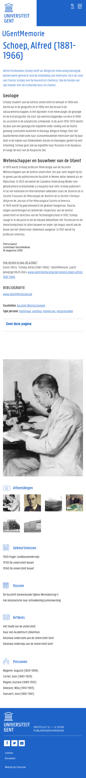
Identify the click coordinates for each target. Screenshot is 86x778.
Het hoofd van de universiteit (19, 626)
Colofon (9, 753)
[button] (80, 5)
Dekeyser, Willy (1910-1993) (18, 688)
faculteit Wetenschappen (31, 305)
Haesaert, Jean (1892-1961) (18, 693)
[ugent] (18, 13)
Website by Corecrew (15, 767)
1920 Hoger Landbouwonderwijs (21, 556)
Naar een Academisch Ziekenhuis (21, 632)
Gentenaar (25, 311)
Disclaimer (10, 758)
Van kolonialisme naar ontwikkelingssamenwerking (32, 600)
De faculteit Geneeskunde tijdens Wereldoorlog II (30, 594)
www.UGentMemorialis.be (17, 294)
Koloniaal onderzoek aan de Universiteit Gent (28, 638)
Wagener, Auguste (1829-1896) (20, 670)
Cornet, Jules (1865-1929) (17, 676)
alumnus (37, 311)
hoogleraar (49, 311)
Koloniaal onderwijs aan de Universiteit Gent (28, 643)
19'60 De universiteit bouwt (18, 568)
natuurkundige (65, 311)
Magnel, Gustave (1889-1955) (19, 682)
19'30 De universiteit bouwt (18, 562)
